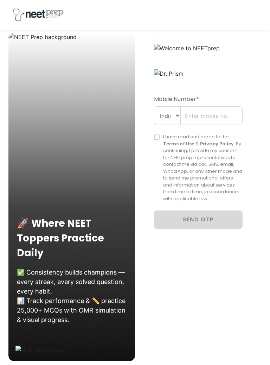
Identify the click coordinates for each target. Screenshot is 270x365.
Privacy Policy (217, 143)
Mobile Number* (176, 99)
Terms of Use (178, 143)
